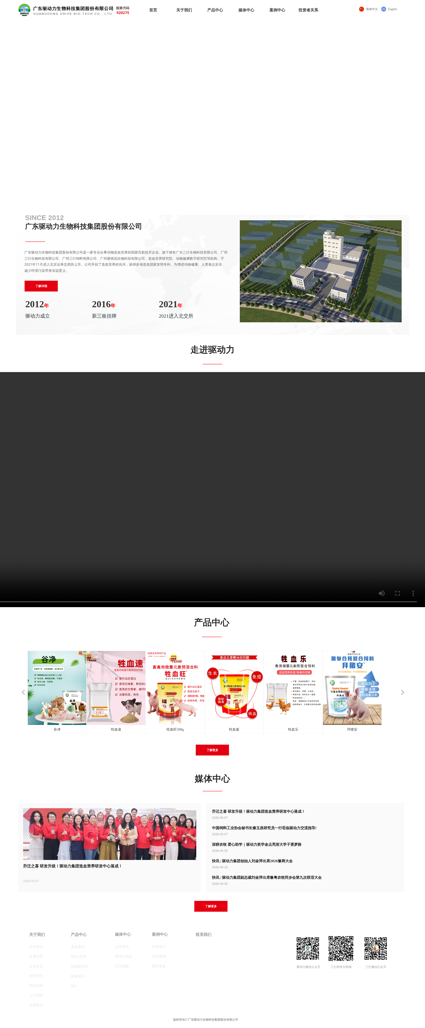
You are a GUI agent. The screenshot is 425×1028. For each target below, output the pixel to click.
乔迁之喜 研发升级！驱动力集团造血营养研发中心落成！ (258, 811)
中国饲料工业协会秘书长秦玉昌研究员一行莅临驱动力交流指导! (264, 828)
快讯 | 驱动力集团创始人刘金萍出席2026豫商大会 (252, 861)
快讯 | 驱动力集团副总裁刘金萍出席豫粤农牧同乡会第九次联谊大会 (267, 877)
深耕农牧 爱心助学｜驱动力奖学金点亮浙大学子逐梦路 (257, 844)
